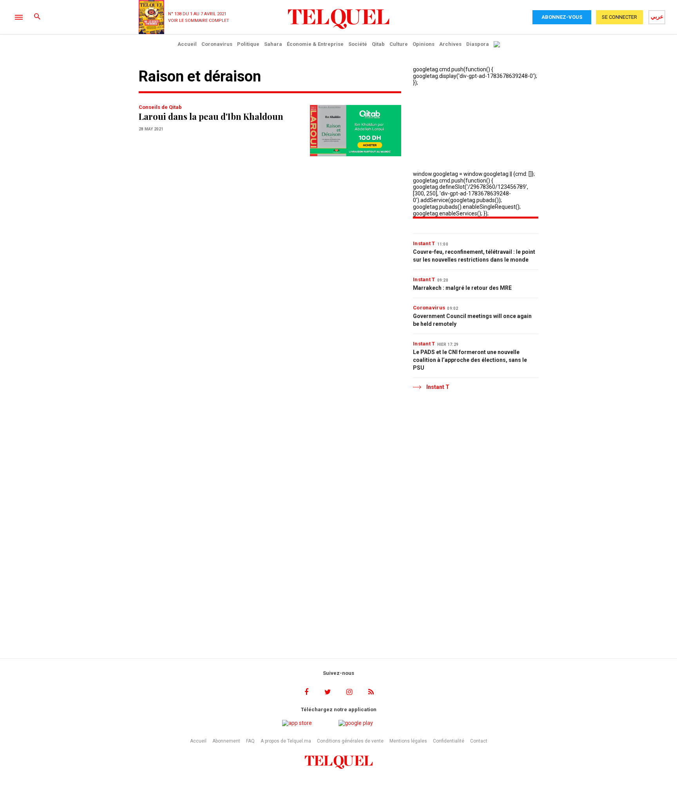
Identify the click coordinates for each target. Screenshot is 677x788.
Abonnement (226, 741)
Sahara (273, 44)
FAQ (250, 741)
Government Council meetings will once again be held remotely (472, 320)
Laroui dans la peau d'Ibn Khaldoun (211, 116)
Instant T (424, 243)
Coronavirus (216, 44)
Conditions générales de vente (350, 741)
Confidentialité (448, 741)
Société (357, 44)
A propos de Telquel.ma (286, 741)
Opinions (423, 44)
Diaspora (477, 44)
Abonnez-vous (561, 17)
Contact (478, 741)
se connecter (619, 17)
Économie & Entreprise (315, 44)
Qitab (378, 44)
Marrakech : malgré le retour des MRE (462, 288)
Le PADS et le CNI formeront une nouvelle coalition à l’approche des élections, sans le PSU (470, 360)
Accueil (187, 44)
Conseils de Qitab (160, 107)
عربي (657, 16)
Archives (450, 44)
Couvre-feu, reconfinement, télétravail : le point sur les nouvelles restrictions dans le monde (474, 256)
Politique (248, 44)
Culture (398, 44)
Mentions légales (408, 741)
